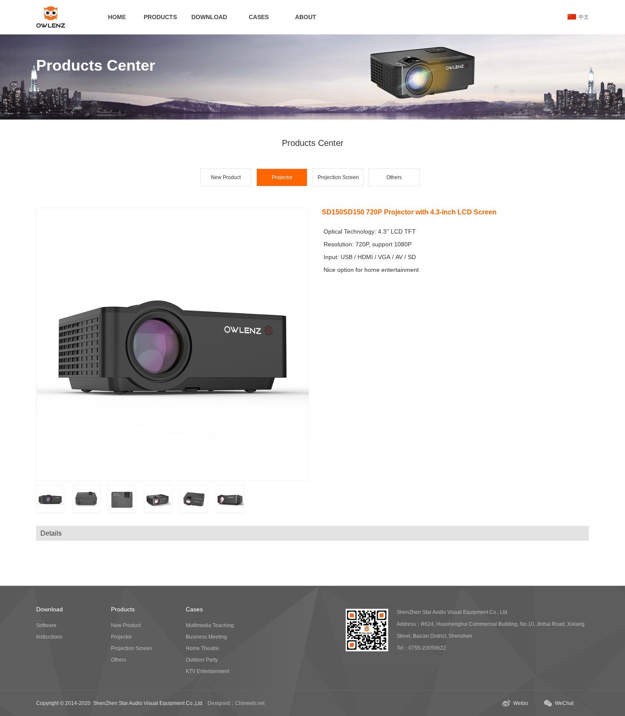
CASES (259, 17)
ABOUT (305, 17)
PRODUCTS (160, 17)
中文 (582, 17)
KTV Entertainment (207, 671)
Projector (121, 637)
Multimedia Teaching (210, 625)
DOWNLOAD (209, 17)
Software (46, 625)
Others (394, 177)
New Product (226, 177)
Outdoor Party (202, 660)
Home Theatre (202, 648)
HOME (117, 17)
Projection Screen (338, 177)
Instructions (49, 637)
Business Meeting (206, 637)
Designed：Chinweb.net (235, 703)
